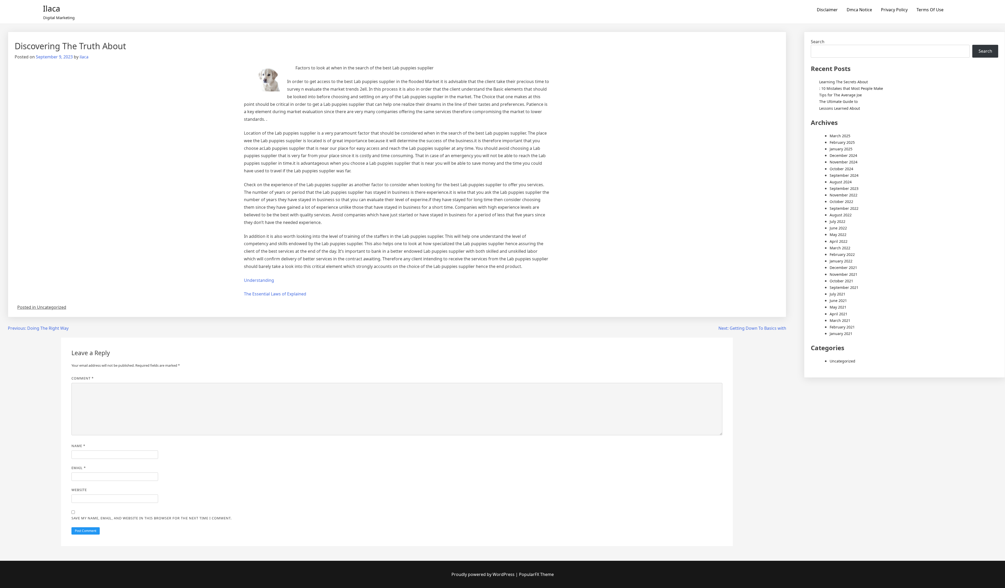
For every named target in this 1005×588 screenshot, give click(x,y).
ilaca (84, 57)
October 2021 (841, 280)
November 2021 (843, 274)
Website (79, 489)
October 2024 (841, 168)
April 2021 (838, 313)
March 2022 (840, 247)
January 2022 (841, 261)
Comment (82, 378)
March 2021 (840, 320)
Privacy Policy (894, 10)
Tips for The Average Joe (840, 94)
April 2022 (838, 241)
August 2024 (841, 181)
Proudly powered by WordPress (483, 574)
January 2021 (841, 333)
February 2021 (842, 327)
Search (817, 42)
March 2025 (840, 135)
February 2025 (842, 142)
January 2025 (841, 148)
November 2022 (843, 195)
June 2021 (838, 300)
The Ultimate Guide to (838, 101)
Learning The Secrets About (843, 81)
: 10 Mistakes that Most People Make (851, 88)
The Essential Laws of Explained (275, 294)
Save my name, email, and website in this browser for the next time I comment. (151, 518)
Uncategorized (842, 361)
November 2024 (843, 162)
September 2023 (844, 188)
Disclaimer (827, 10)
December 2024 (843, 155)
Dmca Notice (859, 10)
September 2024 (844, 175)
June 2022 (838, 228)
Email (78, 467)
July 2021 (837, 294)
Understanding (259, 280)
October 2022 (841, 201)
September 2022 (844, 208)
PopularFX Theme (536, 574)
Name (78, 445)
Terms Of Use (930, 10)
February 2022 (842, 254)
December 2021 (843, 267)
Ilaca (51, 8)
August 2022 (841, 214)
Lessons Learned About (839, 108)
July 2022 (837, 221)
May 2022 (838, 234)
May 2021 (838, 307)
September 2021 (844, 287)
